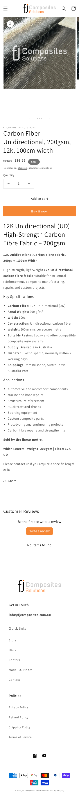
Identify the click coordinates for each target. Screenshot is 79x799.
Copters (14, 660)
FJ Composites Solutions (33, 790)
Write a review (39, 531)
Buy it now (39, 211)
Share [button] (12, 481)
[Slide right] (49, 118)
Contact (14, 680)
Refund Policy (18, 717)
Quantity (8, 175)
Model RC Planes (20, 670)
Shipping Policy (20, 727)
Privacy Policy (18, 707)
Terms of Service (20, 737)
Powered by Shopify (54, 790)
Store (12, 640)
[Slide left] (29, 118)
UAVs (12, 650)
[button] (5, 8)
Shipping (22, 167)
